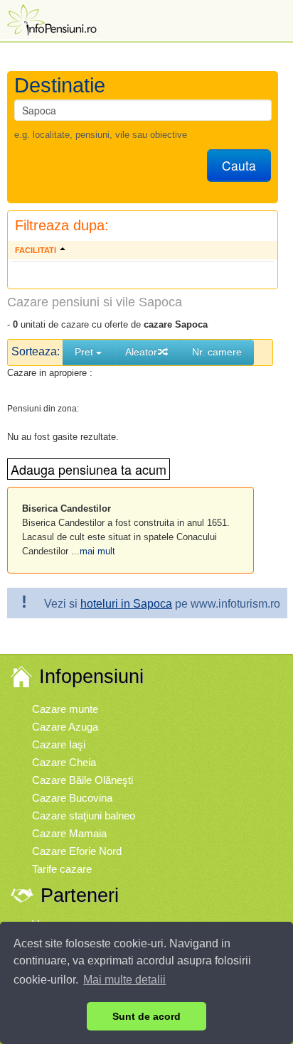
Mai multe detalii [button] (124, 980)
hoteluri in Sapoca (126, 604)
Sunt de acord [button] (146, 1016)
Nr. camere (217, 351)
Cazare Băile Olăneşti (82, 780)
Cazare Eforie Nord (77, 851)
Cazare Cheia (64, 762)
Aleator (141, 351)
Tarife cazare (62, 869)
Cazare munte (65, 709)
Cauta (239, 165)
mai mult (97, 551)
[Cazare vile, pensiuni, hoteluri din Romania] (50, 19)
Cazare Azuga (65, 727)
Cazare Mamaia (69, 833)
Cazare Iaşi (58, 744)
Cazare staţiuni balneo (83, 815)
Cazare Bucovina (72, 798)
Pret (85, 351)
